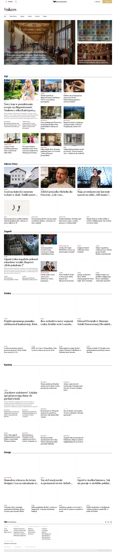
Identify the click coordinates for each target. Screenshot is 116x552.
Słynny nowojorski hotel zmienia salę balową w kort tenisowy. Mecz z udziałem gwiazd (93, 61)
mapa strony (7, 547)
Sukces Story (13, 16)
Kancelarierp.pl (46, 535)
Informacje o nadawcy (19, 534)
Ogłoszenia (31, 530)
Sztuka (30, 16)
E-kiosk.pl (44, 528)
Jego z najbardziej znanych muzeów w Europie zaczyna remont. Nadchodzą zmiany (27, 54)
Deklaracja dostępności (20, 535)
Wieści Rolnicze (46, 537)
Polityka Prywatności (19, 528)
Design (45, 16)
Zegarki (22, 16)
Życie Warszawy (46, 539)
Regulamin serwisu (19, 532)
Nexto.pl (44, 532)
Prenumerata (31, 532)
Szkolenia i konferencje (10, 543)
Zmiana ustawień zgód (20, 530)
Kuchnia (37, 16)
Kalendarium (18, 547)
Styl (5, 16)
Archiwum (31, 534)
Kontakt (6, 530)
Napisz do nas (7, 532)
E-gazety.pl (45, 530)
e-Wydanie (97, 1)
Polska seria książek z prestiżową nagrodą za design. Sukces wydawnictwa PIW (94, 38)
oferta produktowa (30, 547)
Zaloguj (107, 1)
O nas (5, 528)
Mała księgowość (46, 534)
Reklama (30, 528)
